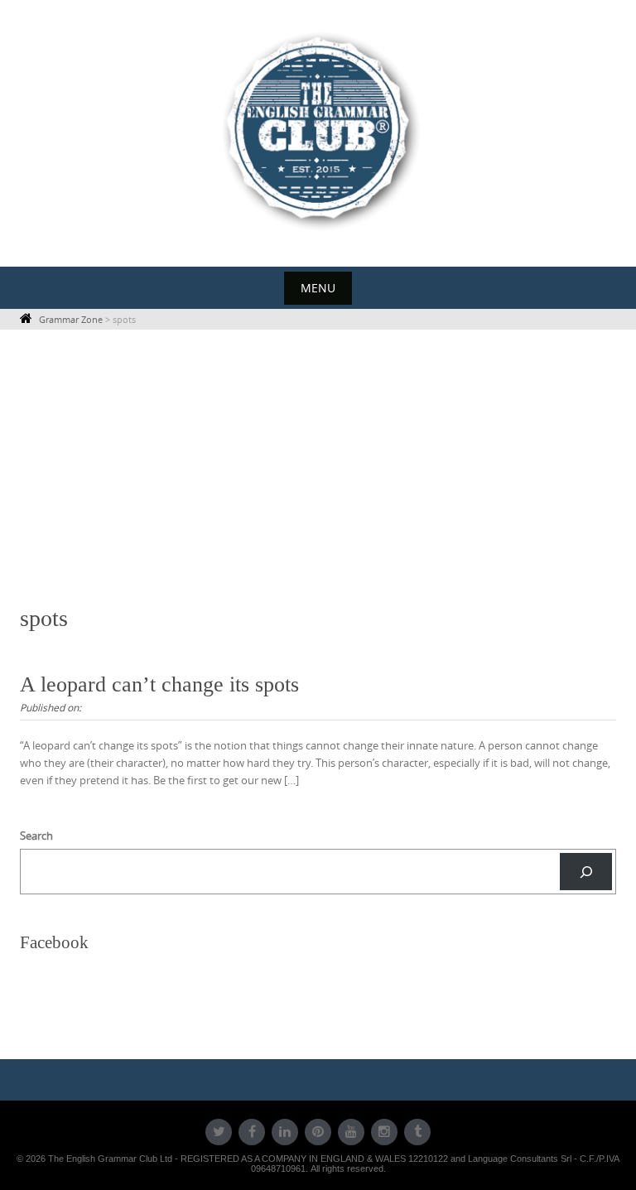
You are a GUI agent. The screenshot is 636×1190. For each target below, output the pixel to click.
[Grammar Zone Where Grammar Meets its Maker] (318, 130)
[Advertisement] (318, 467)
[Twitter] (218, 1132)
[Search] (586, 871)
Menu (318, 288)
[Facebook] (251, 1132)
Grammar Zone (71, 319)
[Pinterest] (318, 1132)
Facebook (54, 942)
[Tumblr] (417, 1132)
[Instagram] (384, 1132)
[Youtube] (351, 1132)
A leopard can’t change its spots (159, 684)
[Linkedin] (285, 1132)
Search (36, 835)
